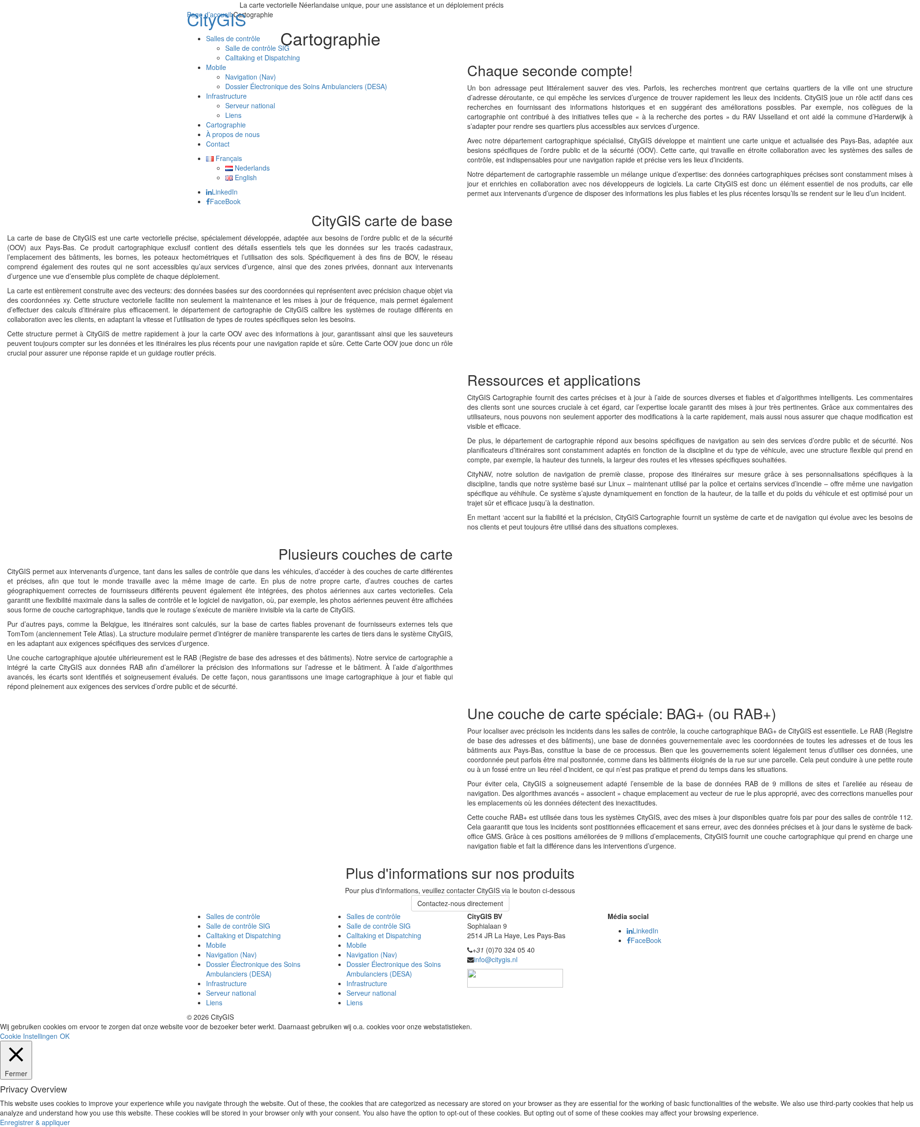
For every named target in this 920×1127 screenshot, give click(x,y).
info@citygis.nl (496, 959)
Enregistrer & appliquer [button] (35, 1122)
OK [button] (64, 1036)
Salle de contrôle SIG (257, 48)
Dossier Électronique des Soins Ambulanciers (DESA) (306, 86)
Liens (233, 115)
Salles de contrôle (233, 38)
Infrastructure (226, 96)
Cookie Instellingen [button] (29, 1036)
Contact (218, 144)
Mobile (216, 67)
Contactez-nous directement (460, 903)
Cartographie (226, 124)
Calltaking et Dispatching (262, 57)
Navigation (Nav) (250, 76)
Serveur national (250, 105)
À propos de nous (233, 134)
